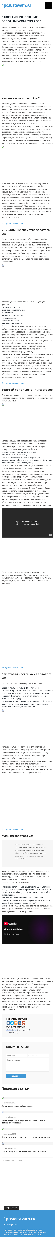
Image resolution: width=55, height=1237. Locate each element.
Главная (6, 1160)
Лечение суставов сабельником (17, 1106)
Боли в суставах (17, 1160)
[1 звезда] (7, 1030)
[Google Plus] (23, 1023)
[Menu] (48, 5)
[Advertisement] (31, 605)
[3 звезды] (11, 1030)
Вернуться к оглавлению (13, 223)
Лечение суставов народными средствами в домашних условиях (23, 1121)
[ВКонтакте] (8, 1023)
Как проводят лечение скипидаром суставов (24, 1151)
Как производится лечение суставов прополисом (26, 1137)
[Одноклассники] (15, 1023)
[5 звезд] (16, 1030)
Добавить (16, 1076)
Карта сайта (11, 1207)
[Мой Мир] (19, 1023)
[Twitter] (12, 1023)
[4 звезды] (13, 1030)
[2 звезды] (9, 1030)
